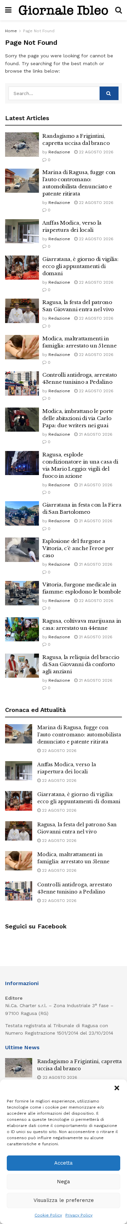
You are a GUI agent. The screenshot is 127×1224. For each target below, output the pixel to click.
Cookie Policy (48, 1215)
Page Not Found (39, 31)
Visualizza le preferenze (64, 1200)
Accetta (63, 1163)
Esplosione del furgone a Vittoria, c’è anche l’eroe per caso (78, 548)
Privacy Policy (78, 1215)
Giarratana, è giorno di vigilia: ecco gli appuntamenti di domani (80, 266)
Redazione (59, 152)
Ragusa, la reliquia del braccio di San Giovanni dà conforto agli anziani (80, 664)
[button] (116, 1088)
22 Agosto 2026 (95, 152)
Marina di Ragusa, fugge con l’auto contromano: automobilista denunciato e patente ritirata (79, 734)
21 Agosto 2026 (95, 434)
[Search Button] (109, 93)
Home (11, 31)
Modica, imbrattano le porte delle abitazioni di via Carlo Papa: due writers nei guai (77, 418)
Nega (63, 1182)
